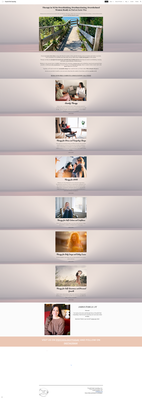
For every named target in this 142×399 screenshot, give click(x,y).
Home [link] (106, 1)
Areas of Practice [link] (118, 1)
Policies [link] (136, 1)
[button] (140, 1)
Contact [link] (131, 1)
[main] (71, 9)
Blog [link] (126, 1)
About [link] (111, 1)
